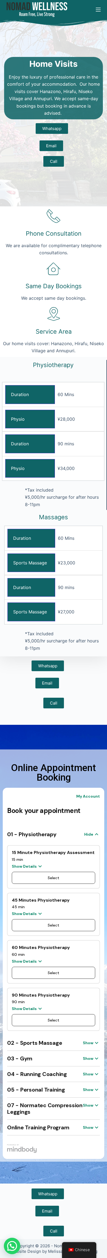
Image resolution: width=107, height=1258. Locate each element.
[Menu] (98, 9)
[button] (12, 1246)
